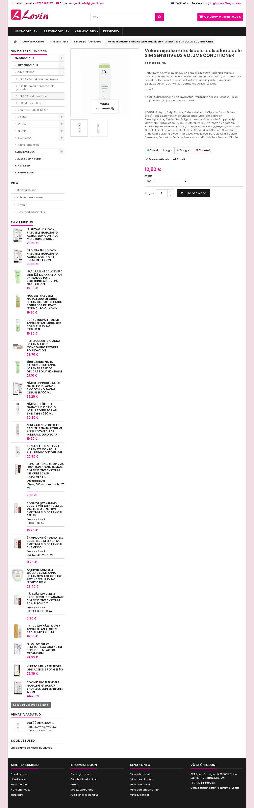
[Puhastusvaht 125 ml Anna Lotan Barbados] (18, 325)
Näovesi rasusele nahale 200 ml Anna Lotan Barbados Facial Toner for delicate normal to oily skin (45, 302)
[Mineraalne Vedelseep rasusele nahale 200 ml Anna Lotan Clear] (18, 430)
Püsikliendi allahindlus (30, 212)
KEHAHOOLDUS (85, 31)
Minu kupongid (139, 795)
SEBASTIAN (24, 138)
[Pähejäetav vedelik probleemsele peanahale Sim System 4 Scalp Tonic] (18, 599)
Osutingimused (26, 190)
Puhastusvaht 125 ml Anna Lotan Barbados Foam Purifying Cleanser (44, 324)
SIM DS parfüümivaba (33, 96)
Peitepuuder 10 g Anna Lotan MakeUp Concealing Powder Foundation (43, 345)
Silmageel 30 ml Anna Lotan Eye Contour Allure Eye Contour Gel (45, 449)
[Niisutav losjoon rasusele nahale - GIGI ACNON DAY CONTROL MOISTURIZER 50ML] (18, 235)
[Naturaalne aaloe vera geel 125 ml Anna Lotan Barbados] (18, 277)
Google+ (185, 150)
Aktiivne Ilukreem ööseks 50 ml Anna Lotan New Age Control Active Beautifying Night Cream (45, 576)
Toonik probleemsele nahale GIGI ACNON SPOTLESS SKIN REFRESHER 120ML (45, 687)
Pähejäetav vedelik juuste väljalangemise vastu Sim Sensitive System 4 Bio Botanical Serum (45, 509)
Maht (149, 176)
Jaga (168, 150)
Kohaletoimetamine (29, 197)
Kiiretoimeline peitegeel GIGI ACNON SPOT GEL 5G (45, 667)
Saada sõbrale (158, 159)
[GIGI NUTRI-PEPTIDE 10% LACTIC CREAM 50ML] (18, 649)
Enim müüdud (22, 222)
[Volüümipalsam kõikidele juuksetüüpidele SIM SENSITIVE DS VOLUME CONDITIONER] (79, 128)
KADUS (22, 117)
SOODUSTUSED (25, 172)
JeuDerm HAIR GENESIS (32, 110)
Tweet (153, 150)
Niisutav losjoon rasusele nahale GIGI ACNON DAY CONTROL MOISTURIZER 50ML (43, 234)
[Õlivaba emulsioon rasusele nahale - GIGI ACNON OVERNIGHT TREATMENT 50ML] (18, 256)
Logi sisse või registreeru (225, 3)
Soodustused (23, 740)
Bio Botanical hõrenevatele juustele (35, 87)
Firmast (21, 205)
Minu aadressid (140, 784)
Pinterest (204, 150)
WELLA (21, 124)
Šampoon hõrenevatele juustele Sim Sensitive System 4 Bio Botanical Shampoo (45, 542)
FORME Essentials (30, 103)
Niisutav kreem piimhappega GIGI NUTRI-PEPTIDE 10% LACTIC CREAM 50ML (45, 648)
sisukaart (17, 795)
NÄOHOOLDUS (25, 31)
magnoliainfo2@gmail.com (219, 788)
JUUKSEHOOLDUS (55, 31)
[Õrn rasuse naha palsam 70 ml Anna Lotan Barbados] (18, 367)
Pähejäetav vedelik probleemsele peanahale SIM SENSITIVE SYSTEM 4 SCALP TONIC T (45, 598)
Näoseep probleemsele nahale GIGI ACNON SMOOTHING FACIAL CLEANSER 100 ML (44, 387)
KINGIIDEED (111, 31)
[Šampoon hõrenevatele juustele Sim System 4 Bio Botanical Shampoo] (18, 543)
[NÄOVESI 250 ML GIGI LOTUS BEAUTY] (18, 409)
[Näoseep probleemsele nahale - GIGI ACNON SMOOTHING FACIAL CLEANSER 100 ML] (18, 388)
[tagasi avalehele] (15, 41)
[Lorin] (47, 13)
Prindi (181, 159)
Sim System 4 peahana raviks (38, 79)
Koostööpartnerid (81, 790)
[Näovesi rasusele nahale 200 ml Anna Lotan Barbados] (18, 301)
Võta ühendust (20, 790)
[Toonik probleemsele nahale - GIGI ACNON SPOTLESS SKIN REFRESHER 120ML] (18, 688)
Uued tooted (19, 779)
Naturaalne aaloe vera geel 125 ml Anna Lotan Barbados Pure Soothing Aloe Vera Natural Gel (45, 277)
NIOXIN (22, 131)
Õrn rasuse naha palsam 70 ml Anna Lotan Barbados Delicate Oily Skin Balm (44, 366)
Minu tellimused (140, 774)
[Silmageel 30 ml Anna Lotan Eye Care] (18, 451)
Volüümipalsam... (40, 723)
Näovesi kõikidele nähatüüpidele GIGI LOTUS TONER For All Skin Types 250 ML (42, 409)
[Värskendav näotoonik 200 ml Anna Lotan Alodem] (18, 631)
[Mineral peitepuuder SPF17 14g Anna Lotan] (18, 346)
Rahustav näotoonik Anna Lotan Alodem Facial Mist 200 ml (43, 629)
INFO (14, 183)
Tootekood (152, 63)
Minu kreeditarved (141, 779)
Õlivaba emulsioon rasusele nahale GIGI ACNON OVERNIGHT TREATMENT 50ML (43, 255)
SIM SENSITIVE (26, 72)
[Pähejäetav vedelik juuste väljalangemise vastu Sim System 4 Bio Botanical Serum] (18, 508)
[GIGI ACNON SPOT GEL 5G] (18, 670)
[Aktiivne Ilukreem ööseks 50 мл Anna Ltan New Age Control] (18, 575)
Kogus (149, 193)
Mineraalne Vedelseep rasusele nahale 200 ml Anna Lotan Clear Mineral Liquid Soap (45, 430)
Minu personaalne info (144, 790)
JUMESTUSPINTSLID (28, 159)
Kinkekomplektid (28, 145)
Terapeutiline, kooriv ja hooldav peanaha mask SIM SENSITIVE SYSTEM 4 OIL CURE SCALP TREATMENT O (45, 470)
